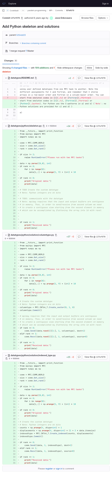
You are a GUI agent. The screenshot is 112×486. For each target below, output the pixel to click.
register (49, 468)
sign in (59, 468)
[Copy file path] (36, 78)
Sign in (105, 3)
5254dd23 (21, 35)
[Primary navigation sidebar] (3, 10)
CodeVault (14, 10)
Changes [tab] (10, 60)
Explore (12, 3)
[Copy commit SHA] (22, 18)
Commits (59, 10)
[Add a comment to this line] (2, 89)
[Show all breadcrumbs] (23, 10)
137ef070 (70, 10)
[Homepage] (4, 3)
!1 (26, 51)
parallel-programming (37, 10)
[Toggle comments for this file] (79, 78)
